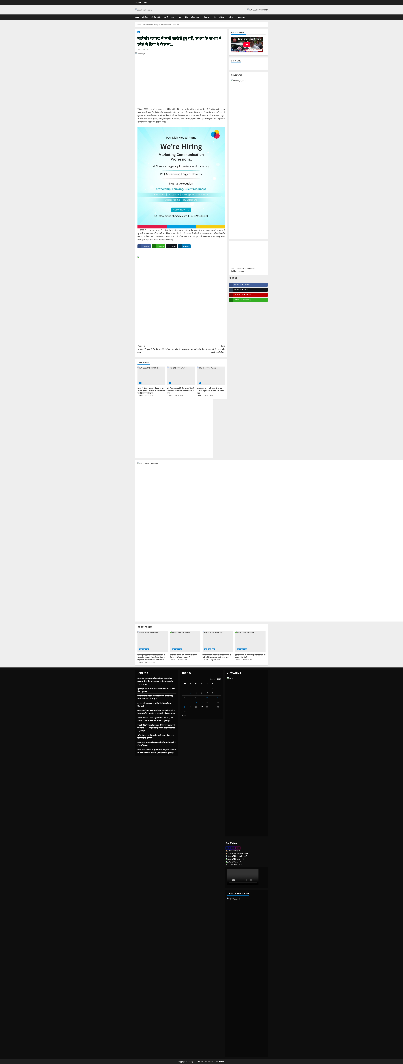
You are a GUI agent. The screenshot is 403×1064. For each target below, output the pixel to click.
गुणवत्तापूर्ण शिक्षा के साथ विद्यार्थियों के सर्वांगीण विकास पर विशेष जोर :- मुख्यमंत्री (183, 655)
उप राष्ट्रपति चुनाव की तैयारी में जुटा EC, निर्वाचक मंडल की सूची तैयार (158, 349)
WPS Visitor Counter (240, 865)
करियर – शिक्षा (195, 17)
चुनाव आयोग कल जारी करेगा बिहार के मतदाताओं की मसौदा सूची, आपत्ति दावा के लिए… (203, 349)
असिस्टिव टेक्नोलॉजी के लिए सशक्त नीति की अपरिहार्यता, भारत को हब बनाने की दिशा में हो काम (180, 390)
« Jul (184, 715)
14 (207, 698)
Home (137, 17)
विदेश (186, 17)
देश (180, 17)
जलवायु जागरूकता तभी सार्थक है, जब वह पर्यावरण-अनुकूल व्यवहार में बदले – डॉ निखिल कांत (210, 390)
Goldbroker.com (237, 271)
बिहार (172, 17)
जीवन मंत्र (206, 17)
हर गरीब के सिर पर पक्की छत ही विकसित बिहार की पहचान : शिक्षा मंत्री (250, 655)
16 (218, 698)
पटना (173, 649)
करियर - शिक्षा (142, 649)
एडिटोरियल (145, 17)
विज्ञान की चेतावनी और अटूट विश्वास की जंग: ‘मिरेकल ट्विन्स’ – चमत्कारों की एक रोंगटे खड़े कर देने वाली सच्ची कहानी (151, 390)
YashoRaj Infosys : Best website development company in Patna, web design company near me (180, 251)
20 (202, 702)
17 (185, 702)
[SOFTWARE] (181, 299)
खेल (215, 17)
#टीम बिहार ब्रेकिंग (156, 17)
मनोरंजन (221, 17)
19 (196, 702)
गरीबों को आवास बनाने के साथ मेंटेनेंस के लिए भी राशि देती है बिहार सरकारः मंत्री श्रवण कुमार (217, 655)
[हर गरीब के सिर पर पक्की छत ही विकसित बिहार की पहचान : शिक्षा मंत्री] (250, 641)
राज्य (148, 649)
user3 (139, 49)
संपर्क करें (230, 17)
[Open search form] (267, 17)
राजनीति (166, 17)
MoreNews (209, 1061)
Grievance (241, 17)
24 (185, 707)
